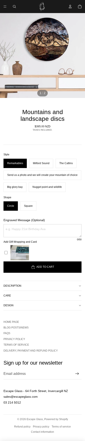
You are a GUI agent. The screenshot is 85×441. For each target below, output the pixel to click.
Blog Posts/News (16, 327)
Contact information (42, 431)
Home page (11, 321)
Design (8, 305)
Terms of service (16, 344)
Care (7, 295)
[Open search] (14, 6)
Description (12, 285)
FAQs (6, 333)
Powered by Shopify (56, 419)
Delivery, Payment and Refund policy (30, 350)
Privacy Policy (14, 339)
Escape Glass (35, 419)
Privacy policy (41, 426)
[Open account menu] (70, 6)
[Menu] (5, 7)
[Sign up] (77, 373)
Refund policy (22, 426)
